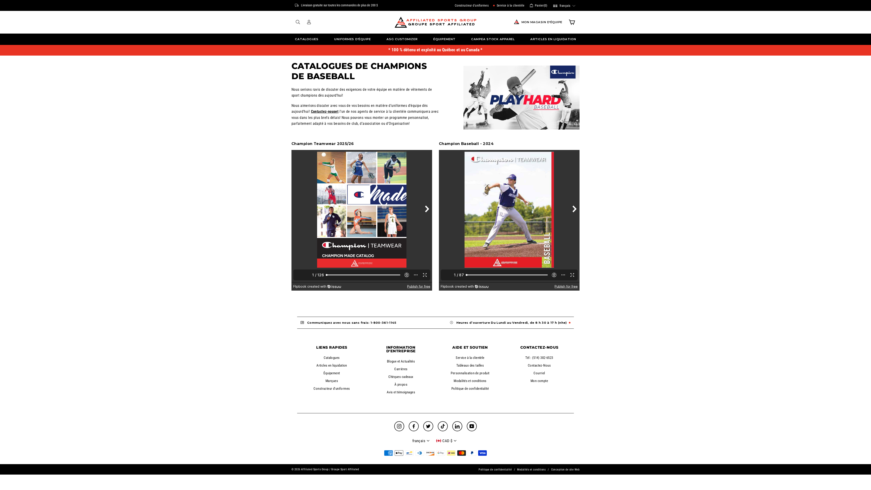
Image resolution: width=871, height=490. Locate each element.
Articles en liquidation (553, 39)
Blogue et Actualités (401, 361)
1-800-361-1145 (383, 322)
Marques (331, 381)
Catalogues (306, 39)
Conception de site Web (565, 469)
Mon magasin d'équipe (541, 22)
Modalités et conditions (470, 381)
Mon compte (539, 381)
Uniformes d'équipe (352, 39)
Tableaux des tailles (470, 365)
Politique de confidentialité (470, 389)
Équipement (444, 39)
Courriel (539, 373)
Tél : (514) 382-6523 (539, 358)
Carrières (401, 369)
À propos (400, 384)
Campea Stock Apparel (493, 39)
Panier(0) (541, 5)
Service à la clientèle (510, 5)
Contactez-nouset (325, 112)
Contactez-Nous (539, 365)
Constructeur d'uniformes (472, 5)
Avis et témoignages (401, 392)
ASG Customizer (402, 39)
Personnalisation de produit (470, 373)
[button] (564, 5)
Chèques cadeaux (400, 377)
